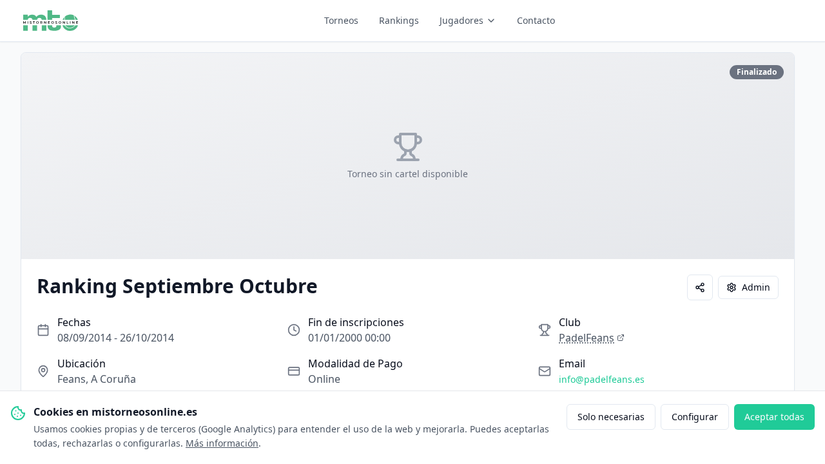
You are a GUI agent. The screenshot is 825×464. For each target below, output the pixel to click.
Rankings (399, 20)
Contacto (536, 20)
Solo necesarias (611, 417)
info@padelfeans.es (602, 379)
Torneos (341, 20)
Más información (222, 443)
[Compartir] (700, 287)
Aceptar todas (774, 417)
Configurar (695, 417)
